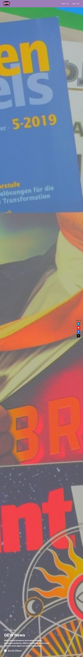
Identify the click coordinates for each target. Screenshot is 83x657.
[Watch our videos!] (78, 327)
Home (5, 630)
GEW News (13, 630)
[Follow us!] (78, 323)
